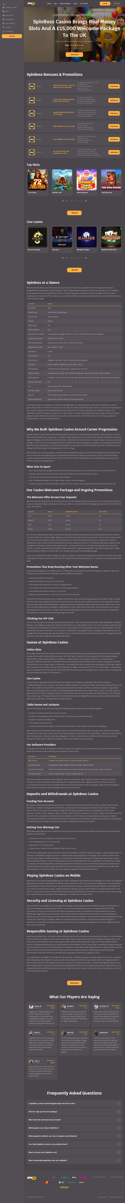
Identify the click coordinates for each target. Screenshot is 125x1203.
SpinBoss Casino (11, 7)
